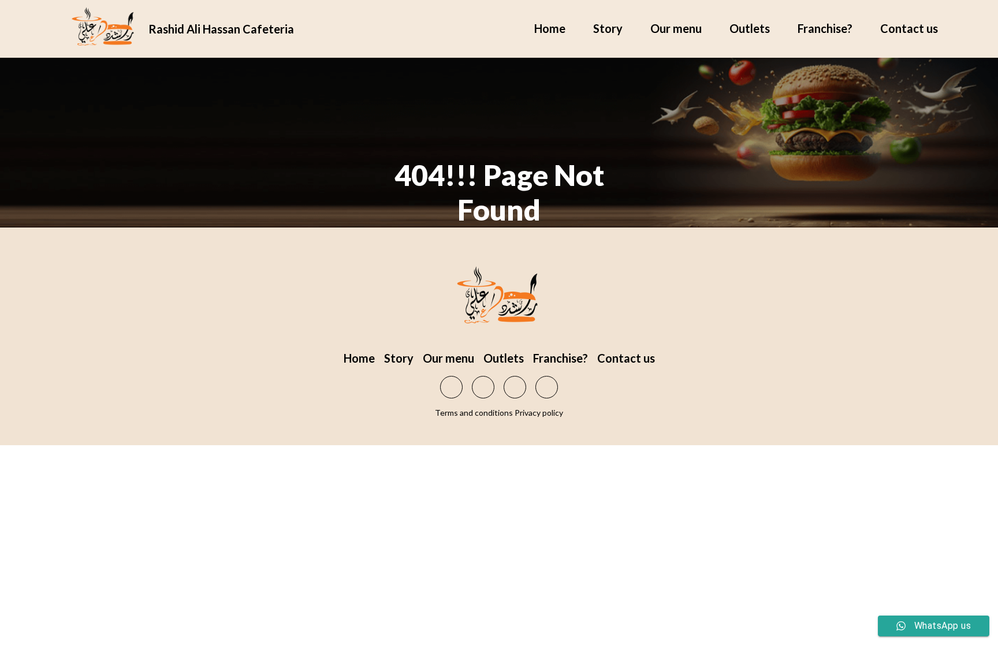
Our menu (676, 28)
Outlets (749, 28)
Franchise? (825, 28)
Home (549, 28)
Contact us (909, 28)
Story (608, 28)
